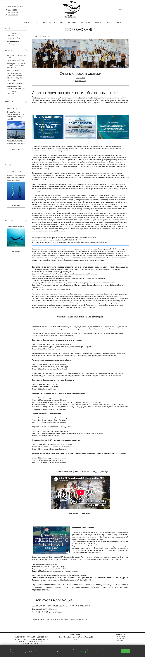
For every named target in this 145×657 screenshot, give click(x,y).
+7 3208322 (11, 12)
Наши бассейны (13, 38)
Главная (26, 22)
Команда (11, 44)
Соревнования (13, 41)
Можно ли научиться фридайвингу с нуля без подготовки (15, 177)
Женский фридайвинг (15, 83)
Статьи (108, 22)
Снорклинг (11, 68)
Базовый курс (12, 81)
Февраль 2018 (80, 81)
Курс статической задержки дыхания (15, 74)
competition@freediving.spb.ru (46, 609)
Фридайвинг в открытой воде (16, 57)
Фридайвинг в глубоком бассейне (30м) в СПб (16, 64)
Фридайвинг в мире (15, 226)
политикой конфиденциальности (86, 652)
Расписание (72, 22)
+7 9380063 (11, 10)
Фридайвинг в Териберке (16, 60)
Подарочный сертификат (12, 34)
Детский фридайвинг (15, 86)
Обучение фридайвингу (16, 78)
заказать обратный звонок (14, 6)
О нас (36, 22)
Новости (98, 22)
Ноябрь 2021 (80, 78)
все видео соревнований (80, 513)
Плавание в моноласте (16, 89)
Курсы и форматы (49, 22)
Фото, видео (85, 22)
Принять (125, 651)
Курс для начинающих (16, 71)
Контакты (118, 22)
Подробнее (16, 150)
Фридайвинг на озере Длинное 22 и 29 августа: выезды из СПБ (15, 115)
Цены (61, 22)
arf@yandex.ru (13, 14)
